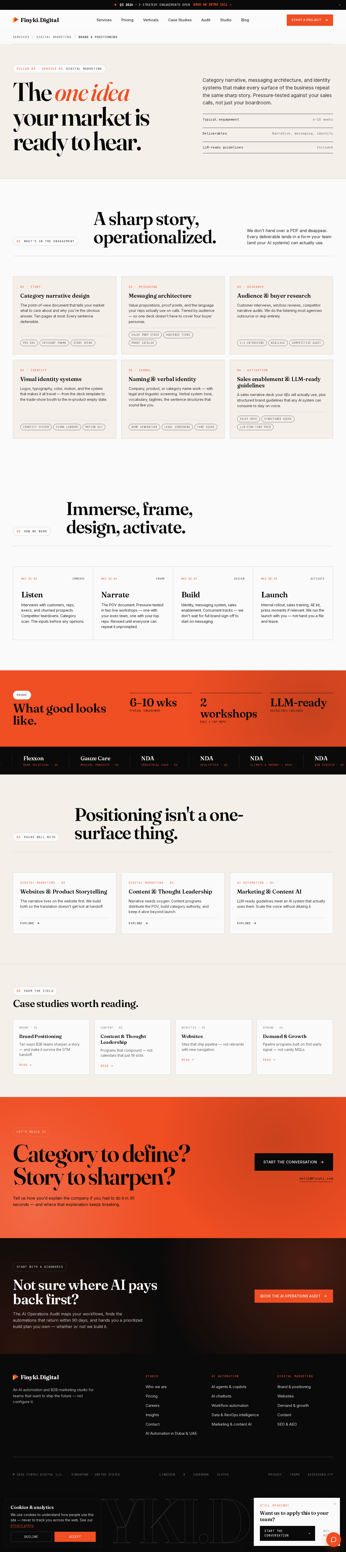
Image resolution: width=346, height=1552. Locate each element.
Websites (285, 1396)
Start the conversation (276, 1533)
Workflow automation (230, 1405)
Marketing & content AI (232, 1424)
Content (284, 1414)
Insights (152, 1414)
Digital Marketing (53, 37)
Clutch (223, 1474)
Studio (226, 20)
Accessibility (320, 1474)
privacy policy (22, 1525)
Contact (153, 1424)
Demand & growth (293, 1405)
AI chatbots (222, 1396)
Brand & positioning (294, 1386)
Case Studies (180, 20)
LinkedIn (167, 1474)
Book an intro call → (213, 5)
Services (104, 20)
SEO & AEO (287, 1424)
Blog (245, 20)
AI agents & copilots (229, 1386)
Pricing (127, 20)
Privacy (275, 1474)
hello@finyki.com (316, 1178)
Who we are (156, 1386)
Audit (205, 20)
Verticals (151, 20)
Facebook (201, 1474)
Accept (75, 1537)
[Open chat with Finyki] (333, 1539)
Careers (153, 1405)
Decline (31, 1537)
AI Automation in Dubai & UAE (171, 1433)
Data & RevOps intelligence (235, 1414)
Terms (295, 1474)
